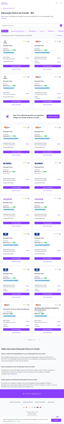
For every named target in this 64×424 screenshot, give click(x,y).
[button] (32, 25)
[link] (7, 42)
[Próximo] (40, 340)
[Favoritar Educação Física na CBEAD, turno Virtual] (28, 163)
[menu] (61, 3)
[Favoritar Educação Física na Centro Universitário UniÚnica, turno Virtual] (28, 198)
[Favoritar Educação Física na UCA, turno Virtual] (28, 41)
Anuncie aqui (51, 402)
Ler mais (3, 18)
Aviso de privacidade (15, 402)
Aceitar (56, 420)
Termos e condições (40, 402)
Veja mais (14, 374)
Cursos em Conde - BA (8, 8)
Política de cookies (28, 402)
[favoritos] (56, 3)
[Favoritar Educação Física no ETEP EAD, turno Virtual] (60, 41)
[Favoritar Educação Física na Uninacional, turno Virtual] (28, 234)
